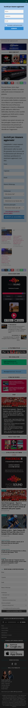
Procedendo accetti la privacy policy (14, 25)
